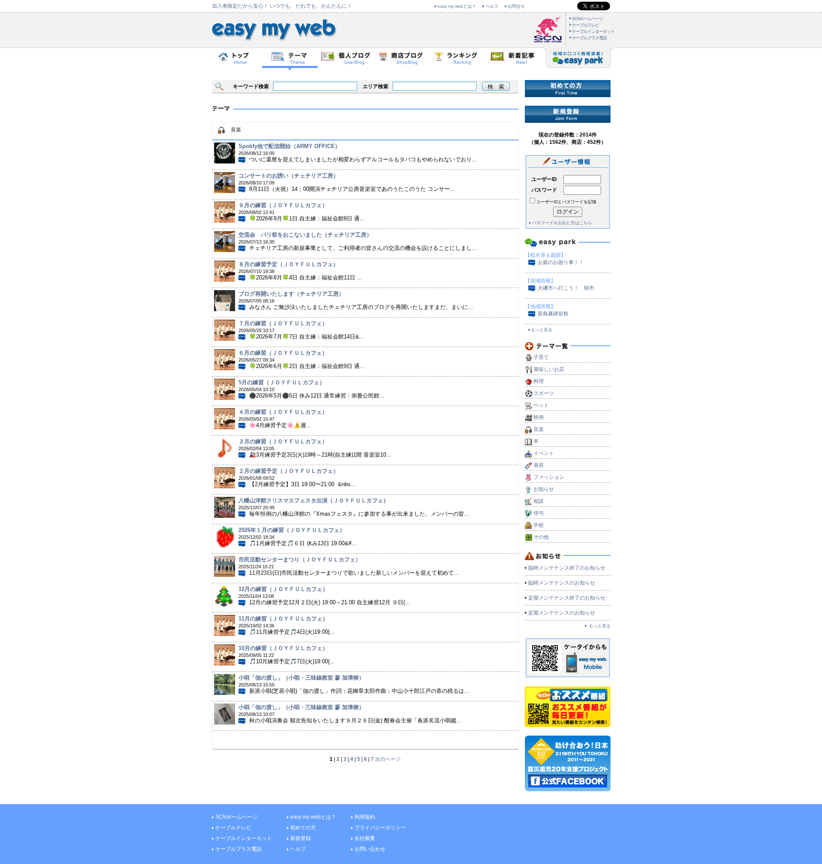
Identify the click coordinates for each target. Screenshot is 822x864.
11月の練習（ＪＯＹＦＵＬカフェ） (283, 618)
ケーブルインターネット (593, 31)
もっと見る (541, 329)
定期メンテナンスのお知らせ (561, 613)
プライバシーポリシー (380, 828)
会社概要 (364, 838)
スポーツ (543, 393)
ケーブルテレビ (585, 25)
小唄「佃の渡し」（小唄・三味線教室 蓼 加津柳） (301, 677)
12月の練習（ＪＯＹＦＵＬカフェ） (283, 589)
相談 (538, 501)
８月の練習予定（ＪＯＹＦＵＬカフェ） (288, 264)
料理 (538, 381)
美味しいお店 (548, 369)
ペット (541, 405)
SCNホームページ (587, 18)
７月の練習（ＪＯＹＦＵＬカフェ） (283, 323)
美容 (538, 465)
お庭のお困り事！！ (561, 262)
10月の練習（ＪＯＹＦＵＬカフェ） (283, 648)
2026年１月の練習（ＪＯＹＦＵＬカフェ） (291, 530)
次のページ (388, 759)
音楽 (538, 429)
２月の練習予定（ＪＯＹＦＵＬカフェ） (288, 471)
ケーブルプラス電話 (589, 38)
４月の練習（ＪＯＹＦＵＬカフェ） (283, 412)
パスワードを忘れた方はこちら (562, 222)
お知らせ (543, 489)
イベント (543, 453)
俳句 (538, 513)
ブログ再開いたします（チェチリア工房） (291, 294)
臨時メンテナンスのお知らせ (561, 583)
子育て (541, 357)
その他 (541, 537)
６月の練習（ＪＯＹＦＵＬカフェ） (283, 353)
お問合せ (516, 6)
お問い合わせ (369, 849)
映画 (538, 417)
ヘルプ (491, 6)
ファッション (548, 477)
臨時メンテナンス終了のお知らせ (566, 568)
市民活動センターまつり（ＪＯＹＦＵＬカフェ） (299, 559)
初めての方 (303, 828)
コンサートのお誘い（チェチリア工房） (288, 175)
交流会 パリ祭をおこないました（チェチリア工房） (305, 235)
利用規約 (364, 817)
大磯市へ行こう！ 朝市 (566, 288)
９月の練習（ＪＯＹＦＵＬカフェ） (283, 205)
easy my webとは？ (457, 6)
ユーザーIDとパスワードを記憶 (566, 201)
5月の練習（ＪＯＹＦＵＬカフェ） (281, 382)
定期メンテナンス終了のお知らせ (566, 598)
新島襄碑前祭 (553, 314)
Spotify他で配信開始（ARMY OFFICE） (289, 146)
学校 (538, 525)
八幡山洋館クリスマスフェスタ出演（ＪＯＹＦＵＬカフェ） (313, 500)
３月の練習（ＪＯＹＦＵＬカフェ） (283, 441)
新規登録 (300, 838)
